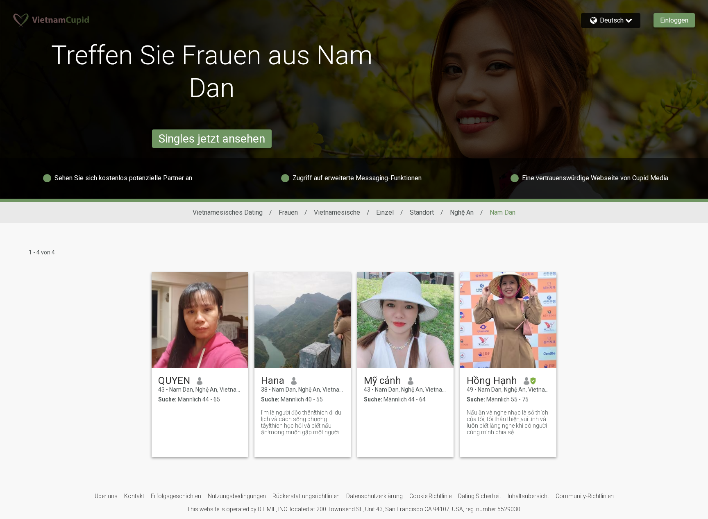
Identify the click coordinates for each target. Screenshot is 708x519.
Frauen (288, 212)
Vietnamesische (337, 212)
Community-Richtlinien (585, 496)
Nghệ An (462, 212)
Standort (422, 212)
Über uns (106, 496)
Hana (272, 380)
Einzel (385, 212)
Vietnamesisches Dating (228, 212)
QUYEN (174, 380)
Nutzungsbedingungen (237, 496)
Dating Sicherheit (479, 496)
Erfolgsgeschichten (176, 496)
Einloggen (674, 20)
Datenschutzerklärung (374, 496)
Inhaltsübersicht (528, 496)
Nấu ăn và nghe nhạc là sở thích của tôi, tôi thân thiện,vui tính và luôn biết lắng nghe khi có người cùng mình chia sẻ (507, 422)
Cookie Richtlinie (430, 496)
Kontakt (134, 496)
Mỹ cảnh (382, 380)
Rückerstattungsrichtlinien (306, 496)
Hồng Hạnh (492, 380)
